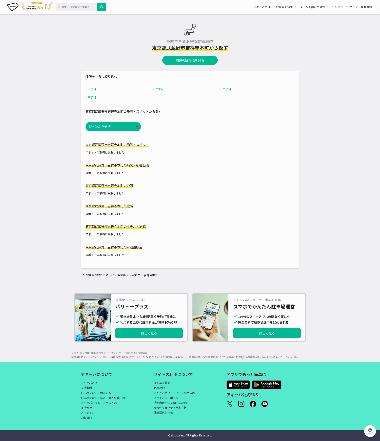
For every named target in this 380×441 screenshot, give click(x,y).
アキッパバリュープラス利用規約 (174, 393)
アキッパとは (89, 383)
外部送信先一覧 (163, 413)
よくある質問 (162, 383)
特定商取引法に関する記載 (170, 403)
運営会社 (86, 408)
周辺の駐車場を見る (190, 60)
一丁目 (92, 89)
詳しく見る (149, 333)
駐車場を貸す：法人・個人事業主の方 (104, 398)
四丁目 (92, 97)
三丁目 (227, 89)
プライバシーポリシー (167, 398)
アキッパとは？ (263, 7)
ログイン (352, 7)
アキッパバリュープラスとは (99, 403)
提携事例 (86, 388)
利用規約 (159, 388)
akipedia (86, 417)
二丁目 (159, 89)
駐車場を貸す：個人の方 (96, 393)
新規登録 (366, 7)
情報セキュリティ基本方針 (170, 408)
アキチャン (88, 413)
